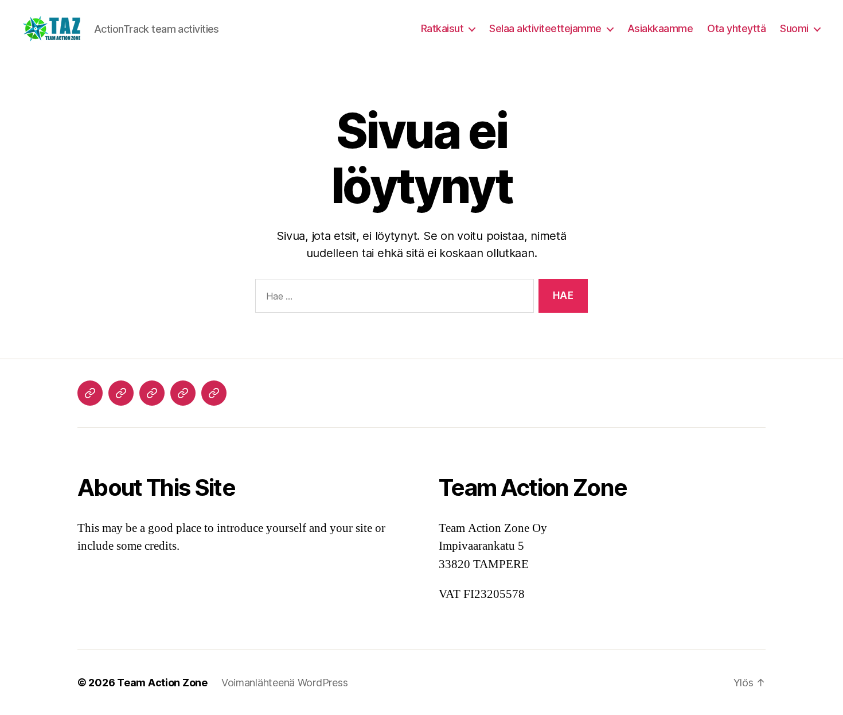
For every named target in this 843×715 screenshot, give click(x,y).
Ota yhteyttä (736, 28)
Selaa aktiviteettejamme (545, 28)
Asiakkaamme (660, 28)
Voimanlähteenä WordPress (284, 683)
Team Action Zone (162, 683)
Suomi (794, 28)
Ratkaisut (442, 28)
